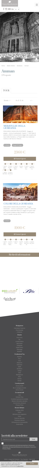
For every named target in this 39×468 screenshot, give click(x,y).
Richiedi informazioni (19, 254)
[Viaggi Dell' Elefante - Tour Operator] (9, 3)
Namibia (19, 356)
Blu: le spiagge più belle (19, 388)
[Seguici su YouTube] (9, 9)
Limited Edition (20, 341)
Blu (19, 339)
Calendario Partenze (19, 328)
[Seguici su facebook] (4, 9)
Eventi (19, 412)
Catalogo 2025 (20, 410)
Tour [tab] (6, 90)
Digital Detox (19, 347)
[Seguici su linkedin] (13, 9)
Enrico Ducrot (19, 390)
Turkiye (20, 370)
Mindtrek (19, 351)
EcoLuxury (19, 337)
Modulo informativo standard (19, 401)
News (19, 416)
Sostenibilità (19, 424)
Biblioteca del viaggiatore (19, 414)
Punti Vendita (19, 330)
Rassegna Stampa (19, 420)
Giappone (19, 362)
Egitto (19, 366)
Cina (19, 360)
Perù (19, 358)
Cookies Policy (20, 466)
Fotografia (19, 345)
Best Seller (19, 343)
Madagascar (19, 374)
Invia (33, 439)
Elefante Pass (19, 397)
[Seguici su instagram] (6, 9)
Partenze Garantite (19, 418)
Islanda (20, 378)
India (19, 372)
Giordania (19, 368)
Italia (19, 376)
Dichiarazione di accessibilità (20, 422)
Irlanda (19, 380)
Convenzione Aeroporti (19, 403)
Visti (19, 395)
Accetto (32, 463)
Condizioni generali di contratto (19, 399)
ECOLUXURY (19, 386)
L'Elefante (19, 332)
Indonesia (19, 364)
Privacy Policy (19, 405)
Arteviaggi (19, 349)
